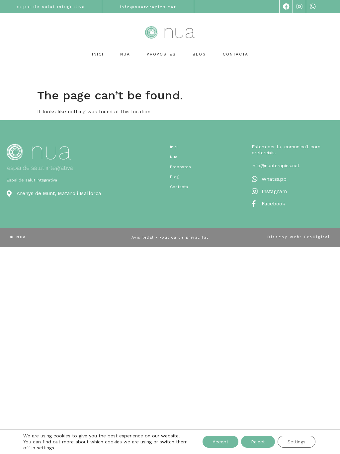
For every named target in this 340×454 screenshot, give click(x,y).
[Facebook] (286, 6)
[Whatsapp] (312, 6)
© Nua (18, 237)
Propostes (161, 54)
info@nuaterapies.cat (148, 7)
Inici (98, 54)
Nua (125, 54)
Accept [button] (220, 441)
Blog (199, 54)
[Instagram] (299, 6)
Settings (296, 441)
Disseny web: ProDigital (298, 237)
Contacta (235, 54)
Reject (258, 441)
